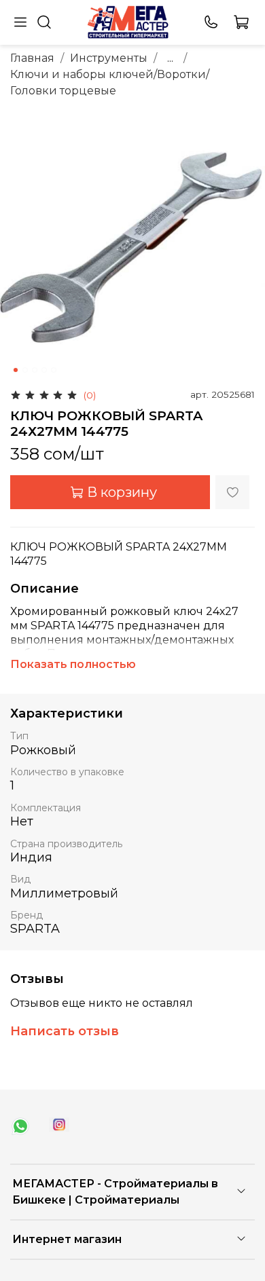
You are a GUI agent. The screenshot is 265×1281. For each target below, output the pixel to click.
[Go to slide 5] (54, 370)
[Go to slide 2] (25, 370)
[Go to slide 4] (44, 370)
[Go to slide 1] (16, 370)
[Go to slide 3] (35, 370)
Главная (32, 58)
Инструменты (108, 58)
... (170, 58)
